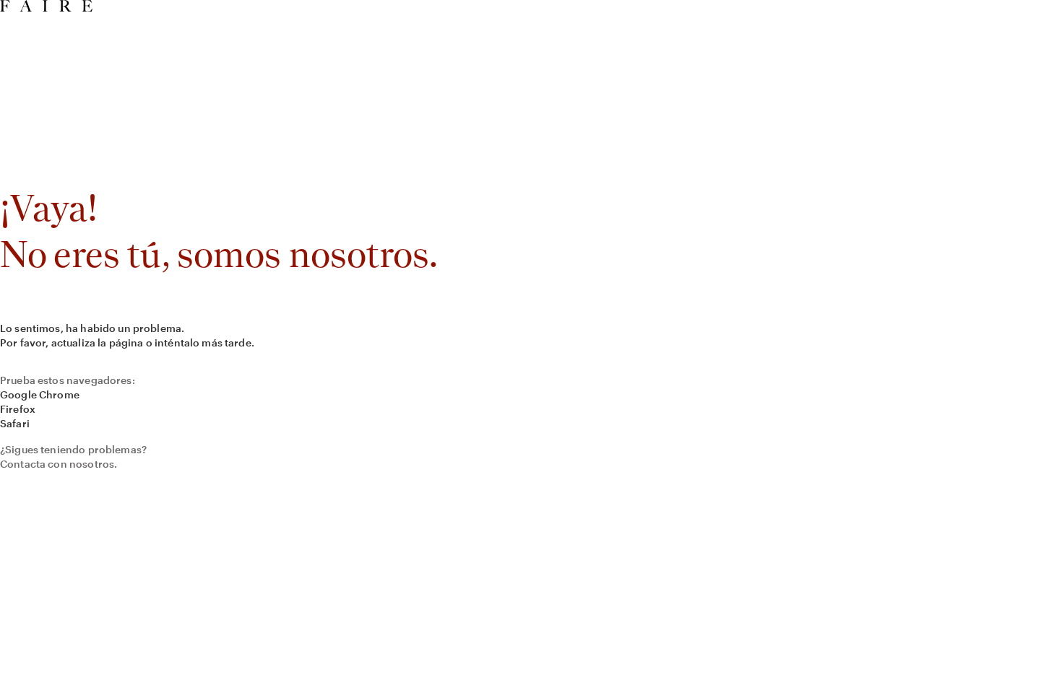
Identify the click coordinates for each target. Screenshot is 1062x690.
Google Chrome (39, 394)
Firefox (17, 409)
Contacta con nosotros (57, 464)
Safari (15, 423)
